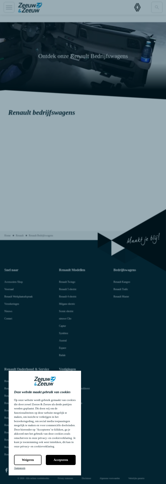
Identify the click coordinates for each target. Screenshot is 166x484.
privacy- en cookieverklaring (55, 438)
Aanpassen (19, 468)
